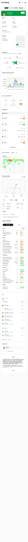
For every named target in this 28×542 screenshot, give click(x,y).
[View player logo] (4, 14)
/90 (19, 224)
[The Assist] (13, 8)
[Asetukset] (25, 2)
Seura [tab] (3, 298)
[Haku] (22, 2)
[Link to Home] (5, 2)
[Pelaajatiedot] (20, 53)
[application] (15, 83)
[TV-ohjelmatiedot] (19, 2)
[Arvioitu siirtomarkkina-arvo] (13, 72)
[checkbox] (22, 177)
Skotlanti (5, 26)
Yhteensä (8, 224)
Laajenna (13, 370)
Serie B (9, 351)
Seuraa (23, 12)
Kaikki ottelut (12, 147)
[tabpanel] (13, 319)
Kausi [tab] (6, 298)
